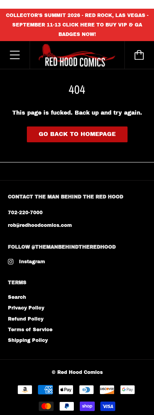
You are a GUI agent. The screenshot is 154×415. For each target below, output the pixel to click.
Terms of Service (30, 329)
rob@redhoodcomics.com (40, 225)
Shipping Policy (28, 340)
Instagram (32, 261)
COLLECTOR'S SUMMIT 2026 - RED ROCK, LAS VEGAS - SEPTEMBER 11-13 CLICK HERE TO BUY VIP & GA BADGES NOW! (77, 25)
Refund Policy (25, 319)
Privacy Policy (26, 308)
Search (17, 297)
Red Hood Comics (80, 372)
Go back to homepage (77, 134)
